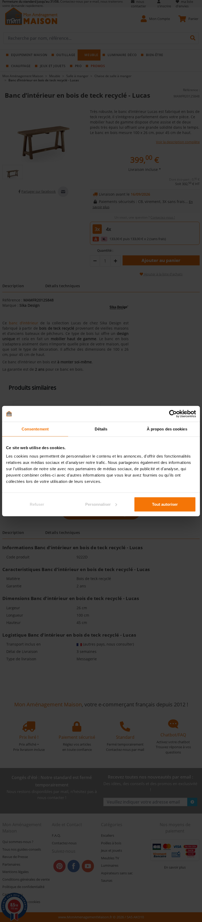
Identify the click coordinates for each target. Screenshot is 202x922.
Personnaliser (98, 504)
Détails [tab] (101, 429)
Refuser (37, 504)
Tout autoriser (165, 504)
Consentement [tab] (35, 429)
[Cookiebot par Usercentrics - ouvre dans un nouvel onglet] (173, 414)
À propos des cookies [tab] (167, 429)
